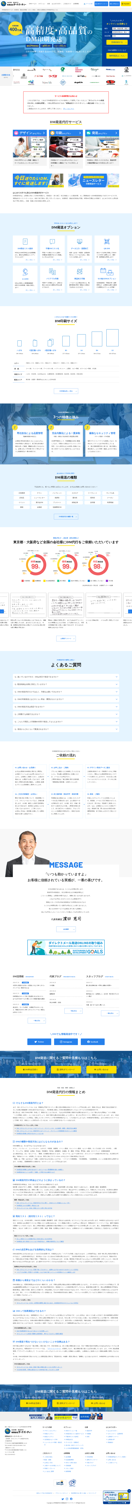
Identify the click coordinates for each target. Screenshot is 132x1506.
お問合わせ (115, 4)
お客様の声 (111, 1439)
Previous (2, 611)
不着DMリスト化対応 (72, 1436)
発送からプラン (49, 1436)
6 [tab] (71, 632)
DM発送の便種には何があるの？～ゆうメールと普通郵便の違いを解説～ (40, 1169)
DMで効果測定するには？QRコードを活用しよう (32, 1331)
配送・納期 (47, 1460)
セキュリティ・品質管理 (115, 1433)
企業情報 (76, 3)
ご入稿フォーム (112, 1462)
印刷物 (89, 1433)
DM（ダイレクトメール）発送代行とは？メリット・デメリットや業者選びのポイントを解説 (47, 1131)
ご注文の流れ (48, 1457)
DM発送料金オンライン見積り (117, 1457)
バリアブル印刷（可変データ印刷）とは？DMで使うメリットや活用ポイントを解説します (46, 1272)
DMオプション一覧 (71, 1430)
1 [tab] (61, 632)
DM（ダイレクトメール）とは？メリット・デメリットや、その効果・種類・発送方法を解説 (47, 1128)
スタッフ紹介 (70, 1468)
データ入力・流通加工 (72, 1442)
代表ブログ (90, 1462)
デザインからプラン (50, 1430)
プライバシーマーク (54, 1348)
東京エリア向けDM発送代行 (44, 1493)
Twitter (41, 1042)
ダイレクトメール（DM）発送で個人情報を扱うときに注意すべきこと (39, 1367)
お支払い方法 (48, 1462)
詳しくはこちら (68, 108)
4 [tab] (67, 632)
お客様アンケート (66, 638)
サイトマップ (92, 1493)
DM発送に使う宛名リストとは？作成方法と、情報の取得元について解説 (40, 1241)
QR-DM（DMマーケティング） (75, 1445)
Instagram (67, 1042)
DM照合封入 (69, 1439)
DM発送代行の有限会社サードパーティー (64, 1503)
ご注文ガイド (67, 3)
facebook (94, 1042)
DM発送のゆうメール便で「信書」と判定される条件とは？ (36, 1172)
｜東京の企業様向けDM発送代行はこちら (47, 10)
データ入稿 (89, 3)
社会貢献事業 (70, 1460)
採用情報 (68, 1471)
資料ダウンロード (102, 4)
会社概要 (66, 929)
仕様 (48, 3)
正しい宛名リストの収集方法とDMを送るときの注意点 (34, 1239)
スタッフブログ (91, 1465)
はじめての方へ (56, 3)
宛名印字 (89, 1430)
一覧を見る (36, 1020)
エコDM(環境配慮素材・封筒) (74, 1448)
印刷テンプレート (49, 1468)
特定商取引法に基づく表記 (78, 1493)
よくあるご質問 (49, 1471)
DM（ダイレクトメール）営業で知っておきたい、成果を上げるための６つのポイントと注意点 (47, 1269)
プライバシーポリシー (61, 1493)
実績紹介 (110, 1442)
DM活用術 (90, 1457)
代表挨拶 (68, 1465)
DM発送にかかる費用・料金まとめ (28, 1205)
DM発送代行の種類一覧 (66, 516)
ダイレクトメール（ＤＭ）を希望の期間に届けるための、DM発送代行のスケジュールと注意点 (47, 1303)
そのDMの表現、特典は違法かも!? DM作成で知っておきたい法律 (38, 1369)
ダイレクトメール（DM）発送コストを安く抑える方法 (34, 1208)
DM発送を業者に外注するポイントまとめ (30, 1133)
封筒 (88, 1436)
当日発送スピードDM (50, 1439)
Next (130, 611)
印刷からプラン (49, 1433)
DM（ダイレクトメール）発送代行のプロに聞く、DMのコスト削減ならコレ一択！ (43, 1203)
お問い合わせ (112, 1460)
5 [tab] (69, 632)
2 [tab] (63, 632)
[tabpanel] (66, 611)
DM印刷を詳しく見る (66, 391)
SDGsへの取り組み (71, 1462)
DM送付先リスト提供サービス (75, 1433)
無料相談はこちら (117, 56)
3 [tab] (65, 632)
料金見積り (127, 4)
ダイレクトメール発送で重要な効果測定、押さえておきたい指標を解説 (40, 1334)
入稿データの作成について (52, 1465)
